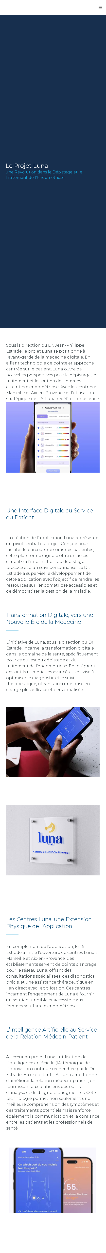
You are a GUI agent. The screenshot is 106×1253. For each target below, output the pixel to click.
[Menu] (99, 7)
